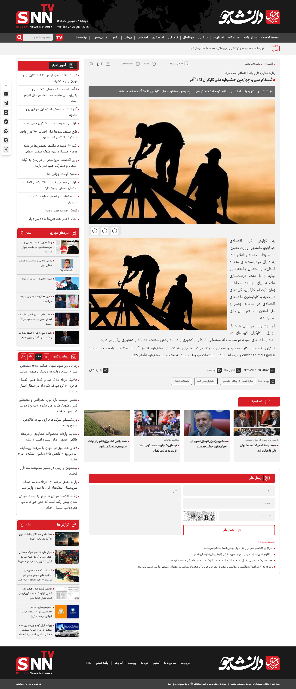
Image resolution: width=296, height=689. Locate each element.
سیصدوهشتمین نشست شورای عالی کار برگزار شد (258, 448)
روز (46, 356)
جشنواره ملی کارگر (206, 381)
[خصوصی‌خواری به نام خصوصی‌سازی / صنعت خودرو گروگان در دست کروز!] (67, 612)
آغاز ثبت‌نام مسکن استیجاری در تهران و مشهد (51, 112)
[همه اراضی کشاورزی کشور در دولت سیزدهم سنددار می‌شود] (107, 423)
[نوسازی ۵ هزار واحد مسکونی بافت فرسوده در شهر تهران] (157, 423)
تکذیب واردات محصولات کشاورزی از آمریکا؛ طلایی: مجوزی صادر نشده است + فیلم (49, 437)
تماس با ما (170, 663)
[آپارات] (6, 140)
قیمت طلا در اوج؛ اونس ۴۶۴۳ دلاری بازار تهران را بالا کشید (50, 78)
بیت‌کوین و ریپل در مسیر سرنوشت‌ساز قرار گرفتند (49, 471)
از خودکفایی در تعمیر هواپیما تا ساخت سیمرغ (51, 199)
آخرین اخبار (59, 65)
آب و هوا (118, 663)
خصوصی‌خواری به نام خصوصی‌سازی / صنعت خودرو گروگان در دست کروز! (37, 612)
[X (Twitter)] (6, 149)
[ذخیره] (99, 64)
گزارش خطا (229, 370)
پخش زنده (250, 38)
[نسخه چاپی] (91, 64)
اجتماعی (142, 38)
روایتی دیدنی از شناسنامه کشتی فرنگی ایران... (35, 263)
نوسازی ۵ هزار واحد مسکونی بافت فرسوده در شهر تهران (158, 448)
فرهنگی (173, 38)
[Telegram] (6, 103)
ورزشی (128, 38)
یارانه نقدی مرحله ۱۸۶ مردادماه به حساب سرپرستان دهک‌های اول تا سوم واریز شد (49, 485)
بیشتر (25, 233)
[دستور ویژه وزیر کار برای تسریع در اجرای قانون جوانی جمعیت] (207, 423)
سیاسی (203, 38)
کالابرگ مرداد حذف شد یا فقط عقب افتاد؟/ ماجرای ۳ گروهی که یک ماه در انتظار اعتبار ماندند (48, 386)
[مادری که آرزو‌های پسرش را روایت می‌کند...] (67, 301)
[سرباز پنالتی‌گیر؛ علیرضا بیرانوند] (67, 283)
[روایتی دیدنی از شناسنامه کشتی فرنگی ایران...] (67, 265)
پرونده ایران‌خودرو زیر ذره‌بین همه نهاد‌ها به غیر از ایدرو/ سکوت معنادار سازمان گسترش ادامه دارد (35, 630)
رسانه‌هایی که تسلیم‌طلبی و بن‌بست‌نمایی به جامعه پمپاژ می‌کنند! (37, 247)
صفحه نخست (270, 38)
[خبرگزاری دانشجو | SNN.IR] (249, 16)
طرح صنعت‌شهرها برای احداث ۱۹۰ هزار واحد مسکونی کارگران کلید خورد (48, 135)
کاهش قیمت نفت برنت (61, 211)
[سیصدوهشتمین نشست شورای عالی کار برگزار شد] (257, 423)
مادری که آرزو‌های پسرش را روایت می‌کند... (35, 299)
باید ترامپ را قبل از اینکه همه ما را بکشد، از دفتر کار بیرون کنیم (35, 335)
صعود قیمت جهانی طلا (61, 174)
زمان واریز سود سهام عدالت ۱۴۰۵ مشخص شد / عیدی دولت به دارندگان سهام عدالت (48, 369)
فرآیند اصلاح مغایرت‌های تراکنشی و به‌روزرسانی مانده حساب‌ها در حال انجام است (223, 48)
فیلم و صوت (99, 38)
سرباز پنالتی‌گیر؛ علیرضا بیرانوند (37, 279)
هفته (38, 356)
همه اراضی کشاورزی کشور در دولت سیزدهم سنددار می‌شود (107, 444)
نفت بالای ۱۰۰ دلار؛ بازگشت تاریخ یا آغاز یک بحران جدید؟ (35, 536)
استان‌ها (218, 38)
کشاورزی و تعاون (252, 64)
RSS (88, 663)
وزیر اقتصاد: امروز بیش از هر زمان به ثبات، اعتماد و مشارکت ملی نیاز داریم (49, 163)
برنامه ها (81, 38)
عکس (115, 38)
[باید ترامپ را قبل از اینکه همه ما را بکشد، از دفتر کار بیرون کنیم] (67, 337)
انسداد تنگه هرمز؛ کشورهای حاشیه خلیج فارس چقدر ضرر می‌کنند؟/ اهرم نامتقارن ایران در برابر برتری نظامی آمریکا (36, 575)
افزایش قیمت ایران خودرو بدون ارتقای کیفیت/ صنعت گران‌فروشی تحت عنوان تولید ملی (35, 593)
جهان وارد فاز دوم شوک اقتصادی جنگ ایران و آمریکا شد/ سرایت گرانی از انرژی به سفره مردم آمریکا (35, 557)
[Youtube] (6, 94)
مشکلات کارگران (181, 381)
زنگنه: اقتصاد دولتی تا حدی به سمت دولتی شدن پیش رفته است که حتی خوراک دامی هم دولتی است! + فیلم (48, 502)
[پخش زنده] (59, 37)
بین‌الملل (188, 38)
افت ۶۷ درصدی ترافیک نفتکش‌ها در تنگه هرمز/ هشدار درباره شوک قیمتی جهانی (50, 149)
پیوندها (132, 663)
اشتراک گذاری (95, 370)
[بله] (6, 122)
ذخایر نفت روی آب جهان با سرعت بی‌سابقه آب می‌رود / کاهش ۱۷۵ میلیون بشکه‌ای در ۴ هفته (47, 454)
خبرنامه (145, 663)
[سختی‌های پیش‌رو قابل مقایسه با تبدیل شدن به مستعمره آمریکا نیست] (67, 319)
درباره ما (185, 663)
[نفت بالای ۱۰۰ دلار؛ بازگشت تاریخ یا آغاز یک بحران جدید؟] (67, 539)
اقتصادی (158, 38)
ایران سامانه (21, 684)
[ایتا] (6, 131)
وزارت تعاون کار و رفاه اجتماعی (237, 381)
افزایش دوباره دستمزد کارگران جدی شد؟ (50, 124)
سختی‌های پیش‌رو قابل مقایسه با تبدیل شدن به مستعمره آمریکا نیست (35, 319)
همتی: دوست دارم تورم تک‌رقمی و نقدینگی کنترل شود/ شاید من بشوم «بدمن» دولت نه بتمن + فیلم (48, 406)
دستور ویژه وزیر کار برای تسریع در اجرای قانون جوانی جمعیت (209, 444)
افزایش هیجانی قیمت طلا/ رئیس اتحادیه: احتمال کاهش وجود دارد (49, 185)
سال (23, 356)
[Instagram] (6, 112)
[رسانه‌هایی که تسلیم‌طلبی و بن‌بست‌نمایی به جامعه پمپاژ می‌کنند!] (67, 247)
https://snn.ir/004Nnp (256, 370)
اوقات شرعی (102, 663)
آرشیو (156, 663)
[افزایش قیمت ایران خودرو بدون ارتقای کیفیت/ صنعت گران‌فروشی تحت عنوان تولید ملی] (67, 593)
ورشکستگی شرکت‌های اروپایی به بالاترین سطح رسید (50, 423)
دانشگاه (233, 38)
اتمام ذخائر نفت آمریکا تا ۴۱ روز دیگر (53, 219)
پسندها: (211, 370)
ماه (30, 356)
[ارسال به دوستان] (108, 64)
